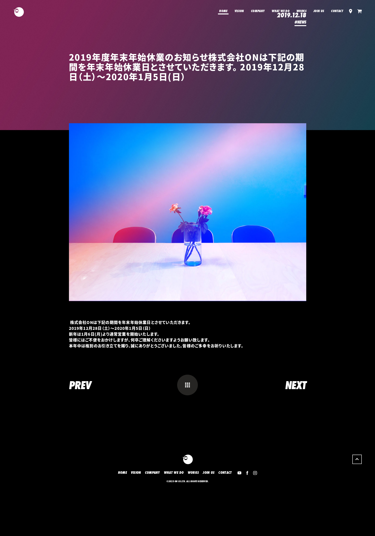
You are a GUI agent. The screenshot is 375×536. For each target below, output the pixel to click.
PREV (80, 395)
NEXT (295, 395)
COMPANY (258, 11)
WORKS (301, 11)
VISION (239, 11)
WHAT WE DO (280, 11)
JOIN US (318, 11)
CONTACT (337, 11)
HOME (223, 11)
